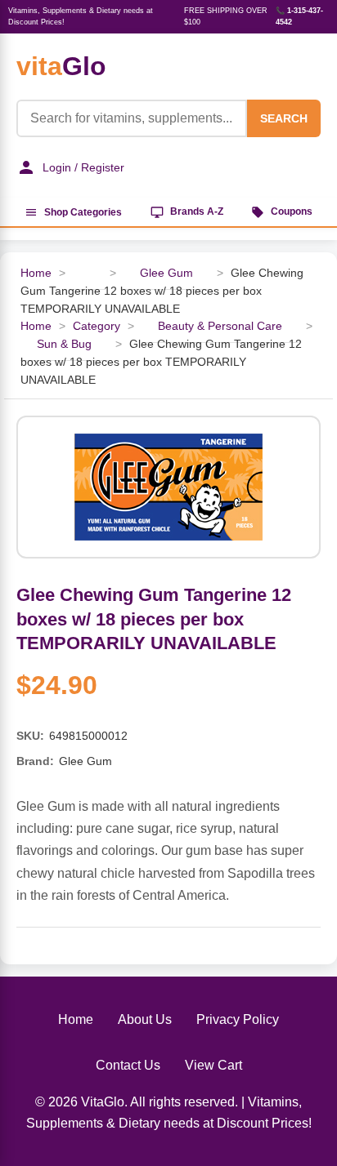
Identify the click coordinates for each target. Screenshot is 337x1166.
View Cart (213, 1065)
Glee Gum (166, 273)
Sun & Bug (64, 344)
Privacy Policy (237, 1019)
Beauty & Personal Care (220, 326)
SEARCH (284, 118)
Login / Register (83, 167)
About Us (145, 1019)
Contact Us (128, 1065)
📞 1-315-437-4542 (299, 16)
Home (36, 273)
